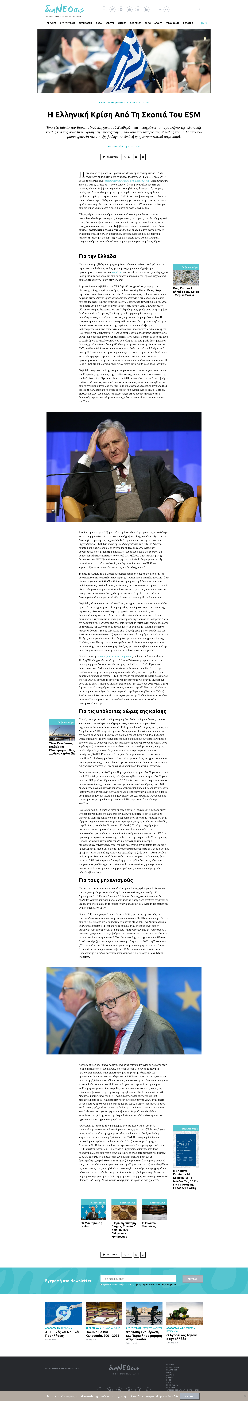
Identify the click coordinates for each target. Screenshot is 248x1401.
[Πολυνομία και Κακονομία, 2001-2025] (104, 1313)
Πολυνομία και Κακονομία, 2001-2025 (102, 1333)
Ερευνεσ (51, 23)
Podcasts (135, 23)
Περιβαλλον (172, 1331)
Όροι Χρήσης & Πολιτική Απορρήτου (182, 1390)
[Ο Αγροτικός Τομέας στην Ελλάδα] (184, 1313)
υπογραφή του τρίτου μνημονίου (115, 656)
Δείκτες (170, 1375)
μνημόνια (116, 272)
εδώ (175, 1396)
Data (99, 23)
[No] (244, 1396)
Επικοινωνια (172, 23)
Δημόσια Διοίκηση (112, 1328)
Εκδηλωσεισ (85, 23)
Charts (122, 23)
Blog (148, 23)
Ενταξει (189, 1396)
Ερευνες (170, 1365)
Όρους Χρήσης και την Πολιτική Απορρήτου (155, 1284)
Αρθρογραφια (67, 23)
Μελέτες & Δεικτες (152, 1328)
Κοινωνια (67, 1328)
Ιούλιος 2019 (134, 146)
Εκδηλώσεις (171, 1370)
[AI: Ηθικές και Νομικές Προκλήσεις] (63, 1313)
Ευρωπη (131, 102)
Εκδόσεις (170, 1387)
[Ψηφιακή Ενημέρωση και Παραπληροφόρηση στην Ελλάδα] (144, 1313)
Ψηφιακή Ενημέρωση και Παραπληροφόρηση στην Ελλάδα (144, 1335)
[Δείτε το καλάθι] (203, 23)
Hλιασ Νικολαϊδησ (116, 146)
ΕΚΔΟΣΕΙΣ (188, 23)
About (158, 23)
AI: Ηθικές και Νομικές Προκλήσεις (62, 1333)
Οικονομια (143, 102)
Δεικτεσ (110, 23)
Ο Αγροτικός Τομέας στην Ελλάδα (181, 1337)
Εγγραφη (192, 1279)
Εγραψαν (120, 102)
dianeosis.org (89, 1396)
